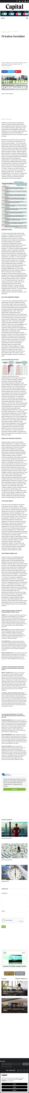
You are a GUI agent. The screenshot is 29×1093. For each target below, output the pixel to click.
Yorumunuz (4, 893)
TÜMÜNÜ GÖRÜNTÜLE (21, 978)
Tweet (12, 71)
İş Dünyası (9, 31)
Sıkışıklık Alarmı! (5, 881)
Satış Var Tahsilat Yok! (6, 859)
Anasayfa (3, 31)
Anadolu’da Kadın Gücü (6, 838)
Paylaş (5, 71)
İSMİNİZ (3, 911)
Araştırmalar (15, 31)
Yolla (3, 926)
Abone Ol (14, 789)
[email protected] (6, 119)
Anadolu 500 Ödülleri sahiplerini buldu (14, 966)
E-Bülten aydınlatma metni (6, 1066)
